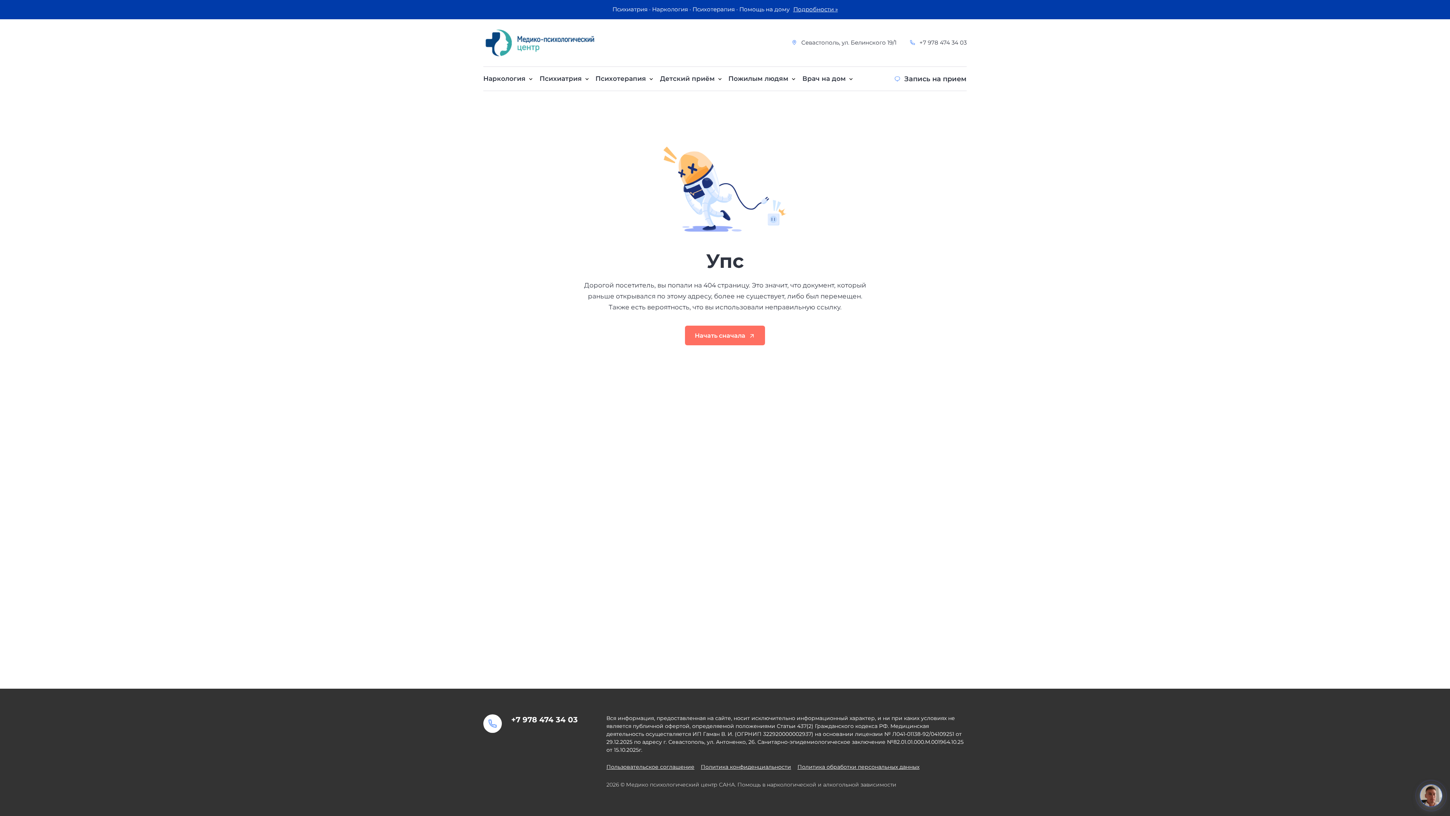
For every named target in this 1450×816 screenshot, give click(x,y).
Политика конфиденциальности (746, 766)
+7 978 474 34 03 (943, 42)
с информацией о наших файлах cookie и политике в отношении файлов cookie (709, 809)
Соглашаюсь (927, 805)
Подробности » (815, 9)
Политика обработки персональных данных (858, 766)
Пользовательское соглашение (650, 766)
